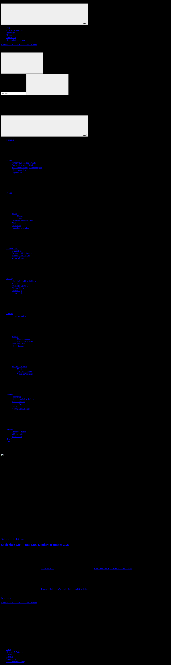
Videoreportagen (19, 432)
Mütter (20, 216)
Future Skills (17, 293)
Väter (19, 218)
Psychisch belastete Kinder (23, 165)
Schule (15, 283)
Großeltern (16, 225)
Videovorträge (18, 434)
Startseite (10, 140)
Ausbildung (17, 290)
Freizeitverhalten (19, 316)
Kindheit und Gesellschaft (23, 399)
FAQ (8, 28)
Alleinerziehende (19, 223)
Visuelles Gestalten (25, 374)
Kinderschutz (12, 248)
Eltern (14, 213)
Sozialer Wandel (19, 404)
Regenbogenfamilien (20, 228)
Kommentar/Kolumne (21, 409)
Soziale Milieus (18, 401)
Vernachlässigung (19, 258)
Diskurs (15, 406)
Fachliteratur (17, 436)
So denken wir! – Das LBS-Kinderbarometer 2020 (35, 544)
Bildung (9, 278)
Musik (19, 369)
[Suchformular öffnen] (22, 63)
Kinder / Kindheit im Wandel (24, 163)
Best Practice (11, 439)
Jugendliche (17, 172)
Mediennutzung (23, 339)
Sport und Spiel (18, 344)
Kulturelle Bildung (20, 286)
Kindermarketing (19, 170)
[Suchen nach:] (13, 93)
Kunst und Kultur (19, 367)
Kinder (9, 160)
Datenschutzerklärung (15, 40)
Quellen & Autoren (14, 30)
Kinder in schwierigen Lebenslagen (27, 167)
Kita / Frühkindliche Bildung (24, 281)
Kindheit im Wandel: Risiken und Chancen (19, 44)
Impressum (11, 37)
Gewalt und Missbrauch (22, 253)
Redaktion (10, 33)
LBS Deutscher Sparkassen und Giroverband (113, 568)
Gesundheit (16, 251)
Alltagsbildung (18, 288)
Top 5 (8, 441)
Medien (15, 336)
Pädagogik (16, 397)
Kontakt (9, 35)
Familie (9, 193)
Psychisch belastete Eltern (23, 221)
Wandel (9, 394)
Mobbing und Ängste (21, 256)
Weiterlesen (6, 598)
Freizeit (9, 313)
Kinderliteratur (18, 346)
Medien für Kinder (25, 341)
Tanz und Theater (24, 371)
